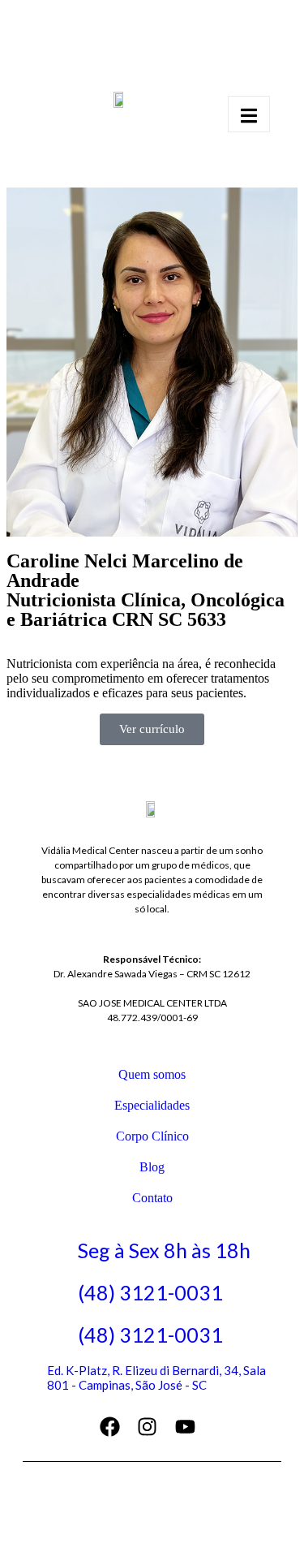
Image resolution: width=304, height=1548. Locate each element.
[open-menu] (249, 114)
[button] (152, 729)
